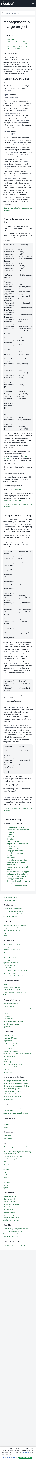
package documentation (18, 886)
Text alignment (8, 1048)
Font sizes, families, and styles (17, 862)
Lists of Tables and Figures (12, 990)
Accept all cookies (25, 1458)
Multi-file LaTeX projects (15, 827)
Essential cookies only (10, 1457)
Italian (5, 1175)
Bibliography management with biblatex (16, 1086)
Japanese (6, 1177)
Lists (4, 933)
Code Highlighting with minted (13, 1064)
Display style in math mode (12, 968)
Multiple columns (13, 848)
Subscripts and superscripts (12, 947)
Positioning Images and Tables (13, 987)
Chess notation (8, 1207)
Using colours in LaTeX (10, 1067)
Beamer (5, 1122)
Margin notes (11, 858)
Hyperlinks (10, 839)
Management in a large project (13, 1021)
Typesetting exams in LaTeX (12, 1217)
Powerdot (6, 1124)
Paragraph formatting (15, 851)
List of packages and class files (13, 1231)
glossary (20, 231)
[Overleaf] (7, 3)
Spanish (6, 1188)
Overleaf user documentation (12, 909)
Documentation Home (10, 897)
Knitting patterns (8, 1209)
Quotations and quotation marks (13, 1159)
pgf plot (28, 776)
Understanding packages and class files (16, 1229)
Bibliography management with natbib (16, 1083)
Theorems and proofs (10, 1196)
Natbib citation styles (10, 1094)
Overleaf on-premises (10, 916)
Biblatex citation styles (10, 1099)
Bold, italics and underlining (17, 860)
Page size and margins (15, 853)
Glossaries (10, 837)
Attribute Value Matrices (11, 1220)
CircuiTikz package (9, 1212)
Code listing (7, 1062)
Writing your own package (12, 500)
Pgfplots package (8, 1215)
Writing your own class (15, 879)
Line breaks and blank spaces (12, 1046)
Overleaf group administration (13, 911)
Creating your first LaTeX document (14, 925)
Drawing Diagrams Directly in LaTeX (14, 992)
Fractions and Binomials (11, 955)
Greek (5, 1172)
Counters (10, 855)
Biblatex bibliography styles (12, 1096)
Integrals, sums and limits (11, 965)
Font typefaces (12, 865)
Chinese (6, 1164)
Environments (7, 1138)
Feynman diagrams (9, 1202)
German (6, 1169)
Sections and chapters (10, 1003)
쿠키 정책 (26, 1452)
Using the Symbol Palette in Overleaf (15, 976)
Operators (6, 960)
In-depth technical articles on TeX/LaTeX (16, 1245)
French (5, 1167)
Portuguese (7, 1182)
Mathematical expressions (11, 944)
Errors (5, 936)
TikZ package (7, 995)
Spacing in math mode (10, 963)
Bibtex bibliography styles (11, 1089)
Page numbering (13, 841)
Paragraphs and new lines (11, 928)
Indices (9, 834)
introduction (19, 489)
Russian (6, 1185)
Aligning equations (9, 957)
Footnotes (6, 1069)
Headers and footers (10, 1038)
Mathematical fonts (9, 973)
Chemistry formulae (9, 1199)
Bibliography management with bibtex (15, 1081)
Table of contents (8, 1006)
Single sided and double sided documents (17, 1054)
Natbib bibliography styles (12, 1091)
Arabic (5, 1161)
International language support (18, 872)
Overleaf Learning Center (11, 900)
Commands (7, 1136)
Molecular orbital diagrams (12, 1204)
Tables (5, 984)
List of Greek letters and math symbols (15, 970)
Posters (5, 1127)
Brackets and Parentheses (11, 949)
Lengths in (8, 1035)
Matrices (6, 952)
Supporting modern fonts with (15, 1113)
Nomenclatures (8, 1019)
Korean (5, 1180)
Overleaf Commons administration (14, 914)
